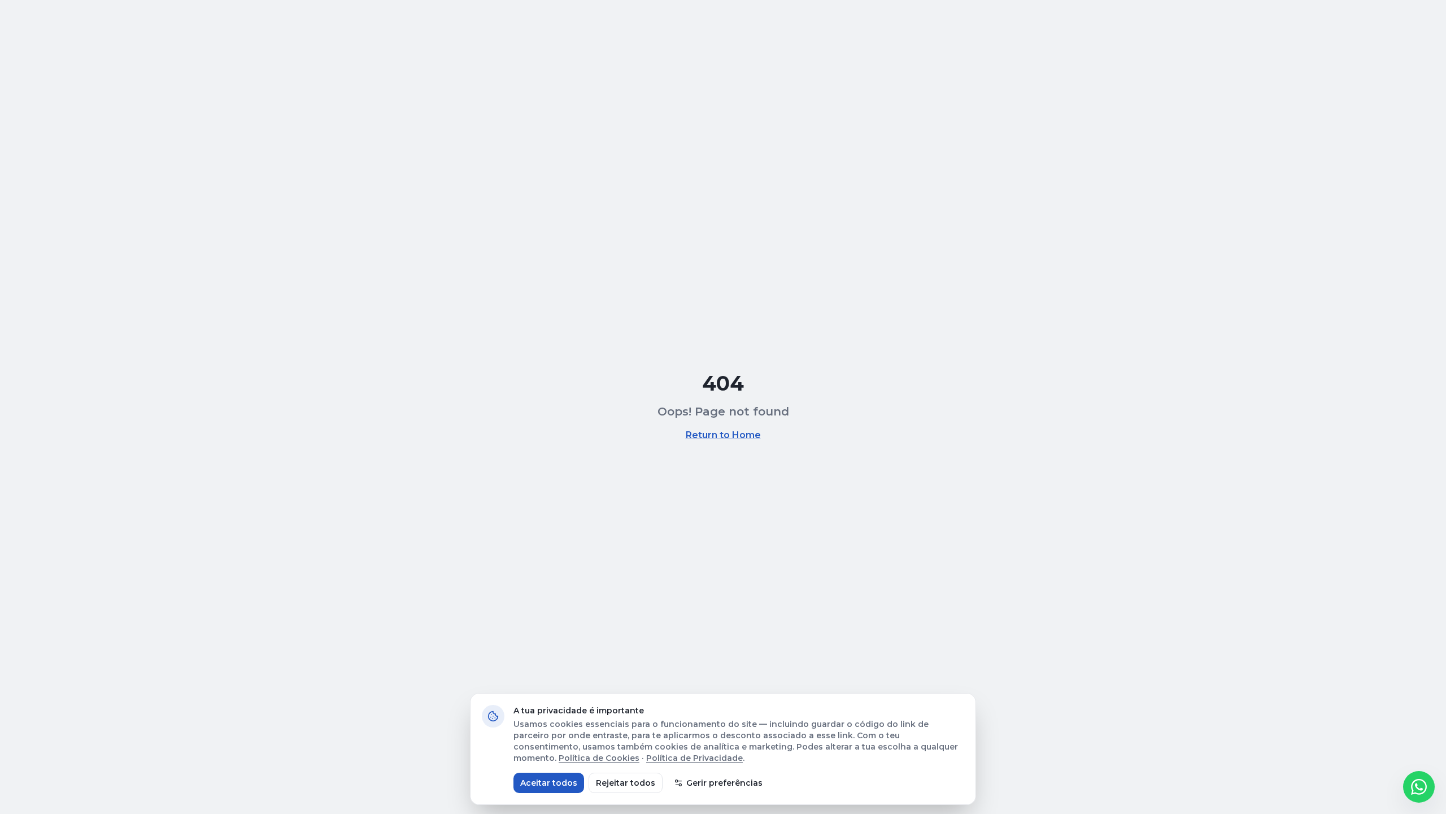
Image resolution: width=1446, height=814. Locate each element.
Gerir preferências (724, 783)
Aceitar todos (548, 783)
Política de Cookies (599, 758)
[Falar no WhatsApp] (1419, 787)
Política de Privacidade (694, 758)
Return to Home (723, 435)
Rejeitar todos (625, 783)
